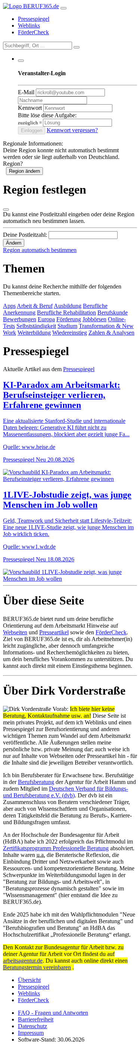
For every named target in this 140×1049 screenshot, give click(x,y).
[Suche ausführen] (77, 47)
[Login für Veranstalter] (21, 61)
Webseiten (15, 632)
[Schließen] (6, 209)
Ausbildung (67, 306)
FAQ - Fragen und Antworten (53, 1013)
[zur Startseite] (31, 6)
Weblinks (29, 25)
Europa (46, 319)
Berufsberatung (36, 782)
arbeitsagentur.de (23, 960)
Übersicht (29, 980)
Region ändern (24, 171)
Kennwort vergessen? (72, 130)
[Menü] (63, 8)
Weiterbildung (34, 332)
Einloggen (31, 130)
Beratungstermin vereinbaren (37, 967)
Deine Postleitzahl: (25, 235)
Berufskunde (112, 312)
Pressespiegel (33, 19)
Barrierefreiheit (35, 1019)
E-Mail (26, 92)
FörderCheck (33, 32)
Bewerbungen (19, 319)
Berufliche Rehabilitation (66, 312)
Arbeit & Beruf (35, 306)
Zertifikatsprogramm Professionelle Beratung (56, 848)
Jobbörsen (94, 319)
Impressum (31, 1033)
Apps (9, 306)
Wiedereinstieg (69, 332)
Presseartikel (54, 632)
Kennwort (30, 108)
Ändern (13, 243)
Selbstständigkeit (36, 326)
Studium (67, 326)
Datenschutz (32, 1026)
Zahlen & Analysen (111, 332)
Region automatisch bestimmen (40, 250)
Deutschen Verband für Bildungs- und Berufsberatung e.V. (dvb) (65, 791)
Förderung (68, 319)
